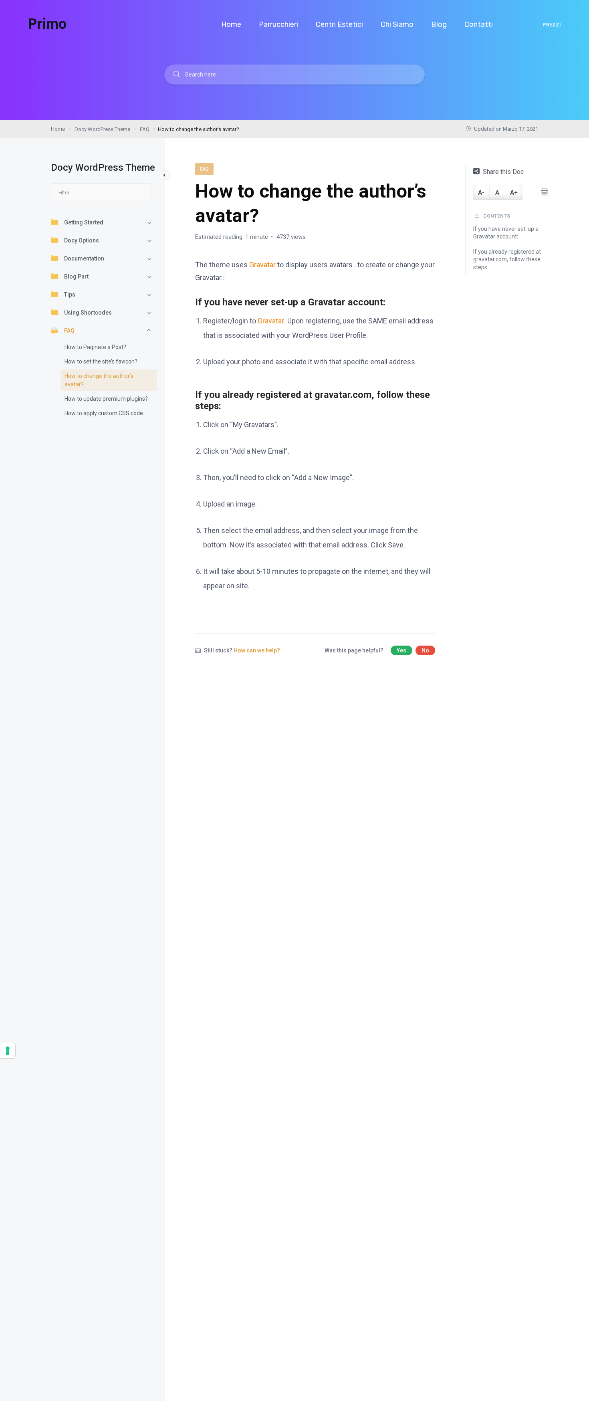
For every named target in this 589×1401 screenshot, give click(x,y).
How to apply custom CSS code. (104, 413)
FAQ (69, 330)
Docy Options (81, 240)
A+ (514, 192)
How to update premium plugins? (106, 399)
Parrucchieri (279, 24)
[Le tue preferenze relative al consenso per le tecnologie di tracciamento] (7, 1050)
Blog (439, 24)
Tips (69, 294)
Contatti (479, 24)
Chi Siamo (398, 24)
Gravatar (262, 264)
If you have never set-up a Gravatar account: (506, 233)
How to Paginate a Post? (95, 347)
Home (232, 24)
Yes (401, 650)
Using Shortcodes (88, 312)
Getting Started (83, 222)
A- (481, 192)
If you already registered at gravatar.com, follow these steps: (507, 259)
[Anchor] (390, 301)
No (425, 650)
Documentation (84, 258)
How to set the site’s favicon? (101, 361)
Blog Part (76, 276)
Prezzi (552, 25)
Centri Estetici (340, 24)
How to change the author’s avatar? (99, 380)
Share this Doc (503, 172)
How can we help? (257, 650)
